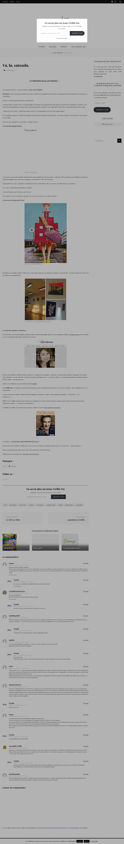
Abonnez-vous (77, 33)
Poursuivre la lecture (62, 38)
